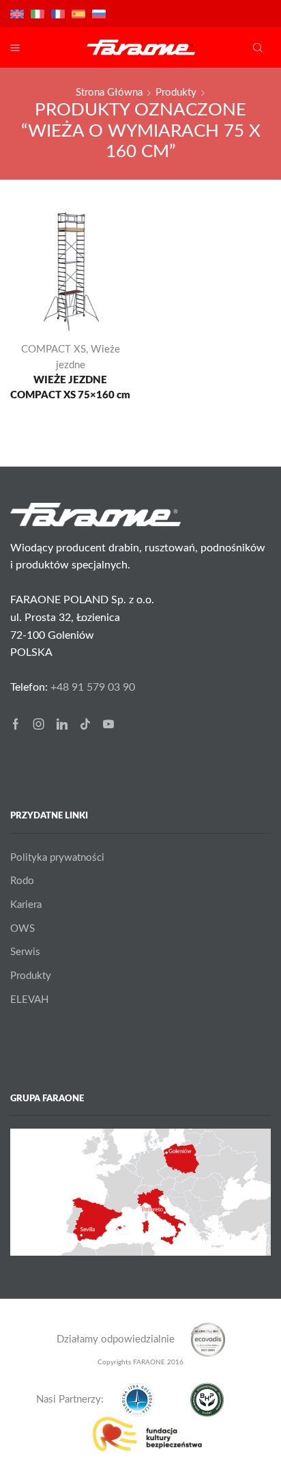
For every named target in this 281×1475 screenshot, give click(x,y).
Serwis (25, 952)
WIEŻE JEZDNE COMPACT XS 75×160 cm (70, 387)
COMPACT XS (53, 349)
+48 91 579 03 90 (92, 687)
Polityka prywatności (57, 858)
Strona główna (109, 92)
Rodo (22, 881)
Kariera (26, 905)
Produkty (176, 92)
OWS (22, 929)
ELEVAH (29, 1000)
